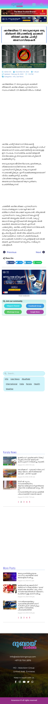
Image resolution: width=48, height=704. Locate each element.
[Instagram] (20, 682)
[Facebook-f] (16, 682)
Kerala (29, 384)
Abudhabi (26, 379)
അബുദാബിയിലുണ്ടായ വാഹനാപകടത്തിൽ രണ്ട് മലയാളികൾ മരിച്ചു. (28, 575)
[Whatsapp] (32, 682)
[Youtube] (24, 682)
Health (37, 384)
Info (14, 77)
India (22, 384)
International (11, 384)
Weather (9, 389)
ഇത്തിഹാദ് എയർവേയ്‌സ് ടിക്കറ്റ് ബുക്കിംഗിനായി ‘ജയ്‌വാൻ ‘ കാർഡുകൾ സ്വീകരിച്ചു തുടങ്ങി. (31, 459)
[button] (34, 4)
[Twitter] (28, 682)
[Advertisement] (24, 117)
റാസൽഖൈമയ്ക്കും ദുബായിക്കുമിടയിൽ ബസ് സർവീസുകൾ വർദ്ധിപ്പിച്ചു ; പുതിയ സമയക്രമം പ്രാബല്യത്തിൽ (29, 605)
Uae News (20, 77)
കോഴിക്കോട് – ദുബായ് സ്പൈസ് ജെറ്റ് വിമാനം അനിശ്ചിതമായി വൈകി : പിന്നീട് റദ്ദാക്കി (31, 471)
